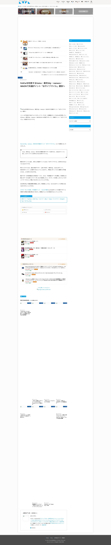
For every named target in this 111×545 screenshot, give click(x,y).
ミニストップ (85, 56)
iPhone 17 (87, 65)
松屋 (80, 83)
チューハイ (74, 46)
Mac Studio (81, 81)
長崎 (78, 56)
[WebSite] (32, 527)
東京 (72, 56)
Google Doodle (75, 106)
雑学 (82, 63)
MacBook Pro (85, 77)
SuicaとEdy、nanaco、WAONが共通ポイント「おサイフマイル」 (38, 144)
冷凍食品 (73, 100)
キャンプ (85, 94)
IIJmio (87, 111)
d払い (46, 199)
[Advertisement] (43, 28)
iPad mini (81, 73)
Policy (51, 537)
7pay (50, 199)
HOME (20, 6)
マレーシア (74, 48)
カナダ (80, 44)
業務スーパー (74, 104)
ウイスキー (84, 54)
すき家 (73, 88)
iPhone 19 (82, 67)
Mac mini (80, 79)
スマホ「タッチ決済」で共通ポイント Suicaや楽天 (34, 190)
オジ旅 (51, 523)
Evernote (82, 46)
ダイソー (73, 102)
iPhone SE (81, 69)
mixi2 (80, 111)
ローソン (85, 92)
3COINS (80, 102)
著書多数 (44, 525)
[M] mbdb (61, 542)
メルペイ (41, 199)
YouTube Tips (74, 108)
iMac (72, 79)
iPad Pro (87, 71)
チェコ (73, 50)
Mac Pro (73, 81)
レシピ (73, 96)
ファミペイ (56, 199)
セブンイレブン (85, 90)
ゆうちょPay (28, 201)
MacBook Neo (74, 54)
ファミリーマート (75, 92)
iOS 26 (73, 71)
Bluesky (73, 111)
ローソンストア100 (75, 94)
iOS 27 (80, 71)
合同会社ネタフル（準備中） (59, 537)
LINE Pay (35, 199)
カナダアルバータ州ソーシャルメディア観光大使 (43, 521)
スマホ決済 (24, 6)
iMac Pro (73, 83)
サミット (81, 104)
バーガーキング (74, 90)
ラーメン (73, 98)
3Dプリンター (74, 113)
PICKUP (80, 58)
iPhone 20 (73, 69)
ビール (73, 44)
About (47, 537)
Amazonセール (85, 60)
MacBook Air (74, 77)
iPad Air (73, 73)
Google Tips (85, 106)
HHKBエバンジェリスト (42, 520)
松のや (87, 83)
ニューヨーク (80, 50)
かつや (73, 86)
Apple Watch (74, 75)
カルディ (80, 100)
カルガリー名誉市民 (59, 521)
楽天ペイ (23, 199)
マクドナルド (81, 88)
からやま (80, 86)
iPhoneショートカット (76, 65)
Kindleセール (74, 63)
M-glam (56, 542)
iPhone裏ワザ (74, 60)
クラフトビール (83, 48)
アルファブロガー (44, 518)
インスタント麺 (83, 98)
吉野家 (87, 86)
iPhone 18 (74, 67)
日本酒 (79, 52)
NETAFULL (53, 540)
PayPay (29, 199)
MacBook (83, 75)
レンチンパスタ (81, 96)
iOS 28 (73, 58)
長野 (72, 52)
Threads (83, 108)
